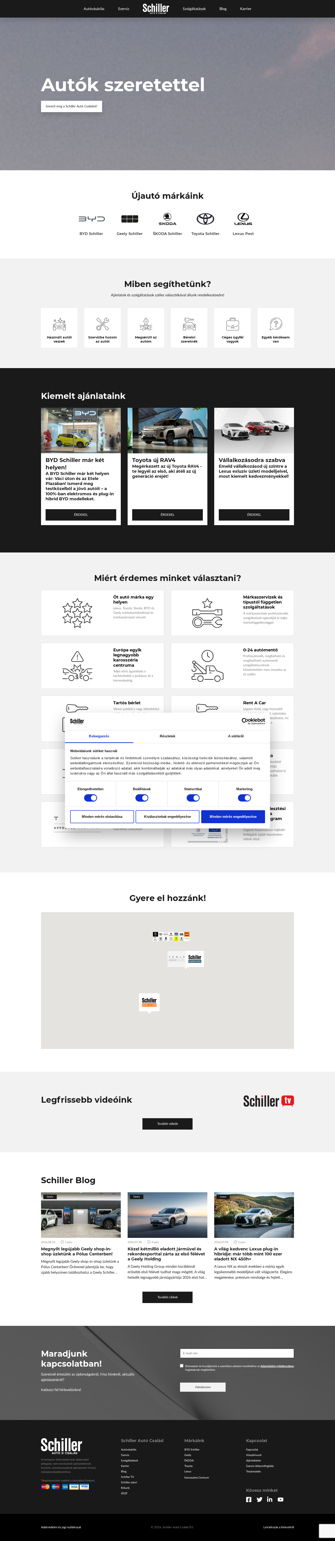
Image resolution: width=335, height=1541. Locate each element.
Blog (223, 9)
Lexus (187, 1471)
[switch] (141, 797)
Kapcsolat (252, 1449)
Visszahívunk (254, 1455)
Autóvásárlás (94, 9)
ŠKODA (189, 1460)
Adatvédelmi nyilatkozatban (277, 1366)
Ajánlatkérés (253, 1460)
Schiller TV (127, 1477)
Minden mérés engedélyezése (233, 816)
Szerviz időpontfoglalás (260, 1466)
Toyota (188, 1466)
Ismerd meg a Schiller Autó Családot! (71, 106)
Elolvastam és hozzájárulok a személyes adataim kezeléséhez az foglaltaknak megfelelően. (239, 1368)
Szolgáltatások (194, 9)
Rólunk (125, 1488)
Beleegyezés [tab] (99, 736)
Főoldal (156, 9)
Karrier (245, 9)
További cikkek (167, 1297)
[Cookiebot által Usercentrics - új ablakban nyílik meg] (245, 721)
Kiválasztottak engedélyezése (167, 816)
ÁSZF (124, 1493)
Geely (187, 1455)
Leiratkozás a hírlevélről (278, 1527)
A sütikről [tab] (236, 736)
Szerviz (123, 9)
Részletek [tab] (167, 736)
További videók (167, 1123)
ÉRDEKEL (81, 514)
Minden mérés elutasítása (102, 816)
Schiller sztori (129, 1482)
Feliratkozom (203, 1387)
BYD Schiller (191, 1449)
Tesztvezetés (253, 1471)
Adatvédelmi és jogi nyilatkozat (61, 1527)
